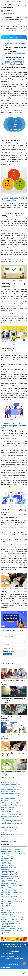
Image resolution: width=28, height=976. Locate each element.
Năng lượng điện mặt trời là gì (10, 802)
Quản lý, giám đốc (19, 912)
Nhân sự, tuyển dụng (7, 905)
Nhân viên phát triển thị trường (10, 907)
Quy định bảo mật (5, 967)
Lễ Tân (4, 882)
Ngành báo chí (18, 885)
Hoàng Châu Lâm (5, 702)
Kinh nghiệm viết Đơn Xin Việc (10, 876)
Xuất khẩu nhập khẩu (8, 930)
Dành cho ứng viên (7, 860)
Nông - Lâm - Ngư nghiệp (8, 910)
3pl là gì (4, 832)
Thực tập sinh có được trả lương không (12, 805)
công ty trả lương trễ (7, 809)
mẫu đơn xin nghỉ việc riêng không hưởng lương (12, 817)
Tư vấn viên (5, 925)
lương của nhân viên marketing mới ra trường (11, 796)
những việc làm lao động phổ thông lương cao (12, 835)
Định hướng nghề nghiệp (8, 934)
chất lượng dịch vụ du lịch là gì (10, 791)
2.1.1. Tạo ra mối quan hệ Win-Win (13, 59)
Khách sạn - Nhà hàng (8, 865)
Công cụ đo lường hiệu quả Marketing (12, 793)
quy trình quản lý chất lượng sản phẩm (12, 788)
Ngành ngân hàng (7, 900)
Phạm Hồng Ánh (4, 738)
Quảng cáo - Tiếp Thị (7, 914)
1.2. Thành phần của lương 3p (12, 51)
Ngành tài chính (6, 901)
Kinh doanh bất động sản (9, 867)
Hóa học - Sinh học (7, 864)
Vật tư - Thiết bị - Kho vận (9, 926)
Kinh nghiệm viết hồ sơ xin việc (10, 871)
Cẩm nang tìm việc (20, 855)
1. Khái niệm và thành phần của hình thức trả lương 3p (13, 44)
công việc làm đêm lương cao (10, 829)
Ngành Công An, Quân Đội (9, 891)
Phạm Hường (3, 684)
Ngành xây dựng (6, 903)
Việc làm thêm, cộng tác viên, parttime (12, 928)
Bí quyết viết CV (6, 853)
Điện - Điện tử (5, 932)
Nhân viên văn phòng (8, 909)
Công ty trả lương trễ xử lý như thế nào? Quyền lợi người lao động (13, 754)
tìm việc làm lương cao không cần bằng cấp (12, 824)
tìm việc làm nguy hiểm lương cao (11, 827)
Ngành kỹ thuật (6, 894)
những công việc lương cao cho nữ (11, 822)
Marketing (5, 883)
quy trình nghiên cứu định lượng (10, 782)
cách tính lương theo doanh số (10, 813)
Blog (8, 1)
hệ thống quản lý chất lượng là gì (11, 786)
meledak (13, 883)
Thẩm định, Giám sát (7, 917)
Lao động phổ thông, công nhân (10, 880)
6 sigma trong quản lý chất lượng (11, 789)
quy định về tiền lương (8, 807)
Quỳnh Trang (9, 10)
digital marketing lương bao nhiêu (11, 800)
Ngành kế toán (17, 892)
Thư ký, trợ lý (20, 917)
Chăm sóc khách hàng (8, 857)
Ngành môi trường (7, 898)
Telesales (21, 916)
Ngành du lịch (6, 892)
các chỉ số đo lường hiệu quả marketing (12, 798)
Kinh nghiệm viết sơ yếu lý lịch (10, 873)
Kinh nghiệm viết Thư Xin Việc (10, 874)
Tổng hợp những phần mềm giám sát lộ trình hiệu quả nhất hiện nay (13, 699)
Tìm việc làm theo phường (18, 919)
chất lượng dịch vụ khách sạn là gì (11, 784)
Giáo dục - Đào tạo (7, 862)
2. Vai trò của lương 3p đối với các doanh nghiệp (13, 54)
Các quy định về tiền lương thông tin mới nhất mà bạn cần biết (13, 717)
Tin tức (4, 921)
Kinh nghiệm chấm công (16, 1)
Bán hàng (17, 849)
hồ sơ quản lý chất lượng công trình (11, 814)
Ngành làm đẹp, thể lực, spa (9, 896)
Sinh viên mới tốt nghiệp (8, 916)
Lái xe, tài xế (19, 878)
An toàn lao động (6, 849)
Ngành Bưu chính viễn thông (9, 889)
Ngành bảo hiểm (6, 887)
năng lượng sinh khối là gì (9, 841)
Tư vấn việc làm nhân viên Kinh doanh (12, 923)
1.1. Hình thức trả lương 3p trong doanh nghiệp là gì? (15, 48)
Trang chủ (3, 1)
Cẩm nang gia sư (6, 855)
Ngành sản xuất (19, 900)
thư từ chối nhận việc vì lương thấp (11, 820)
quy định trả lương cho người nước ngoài (13, 804)
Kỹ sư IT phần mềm (7, 878)
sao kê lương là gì (7, 838)
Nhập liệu (19, 909)
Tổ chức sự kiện (14, 921)
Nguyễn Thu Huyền (5, 720)
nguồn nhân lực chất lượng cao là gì (11, 840)
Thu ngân (4, 919)
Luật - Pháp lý (13, 882)
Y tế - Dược (20, 930)
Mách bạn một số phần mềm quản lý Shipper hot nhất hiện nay (13, 735)
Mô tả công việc (6, 885)
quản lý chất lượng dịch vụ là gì (10, 831)
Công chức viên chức (7, 858)
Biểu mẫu (19, 851)
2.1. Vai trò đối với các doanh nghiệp (14, 57)
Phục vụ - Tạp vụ (6, 912)
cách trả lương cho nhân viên (10, 811)
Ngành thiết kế (18, 901)
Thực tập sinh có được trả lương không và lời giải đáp (13, 681)
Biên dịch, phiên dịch (7, 851)
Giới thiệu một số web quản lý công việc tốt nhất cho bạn (13, 772)
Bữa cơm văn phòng (19, 853)
